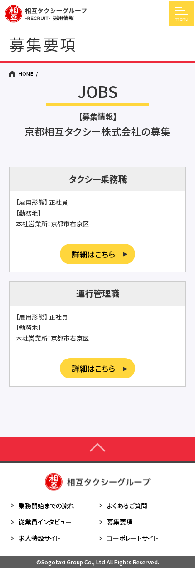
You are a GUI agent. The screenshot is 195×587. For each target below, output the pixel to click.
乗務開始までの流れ (46, 505)
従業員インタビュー (45, 522)
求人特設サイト (39, 538)
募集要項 (119, 522)
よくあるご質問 (127, 505)
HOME (26, 73)
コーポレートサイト (132, 538)
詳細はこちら (93, 254)
